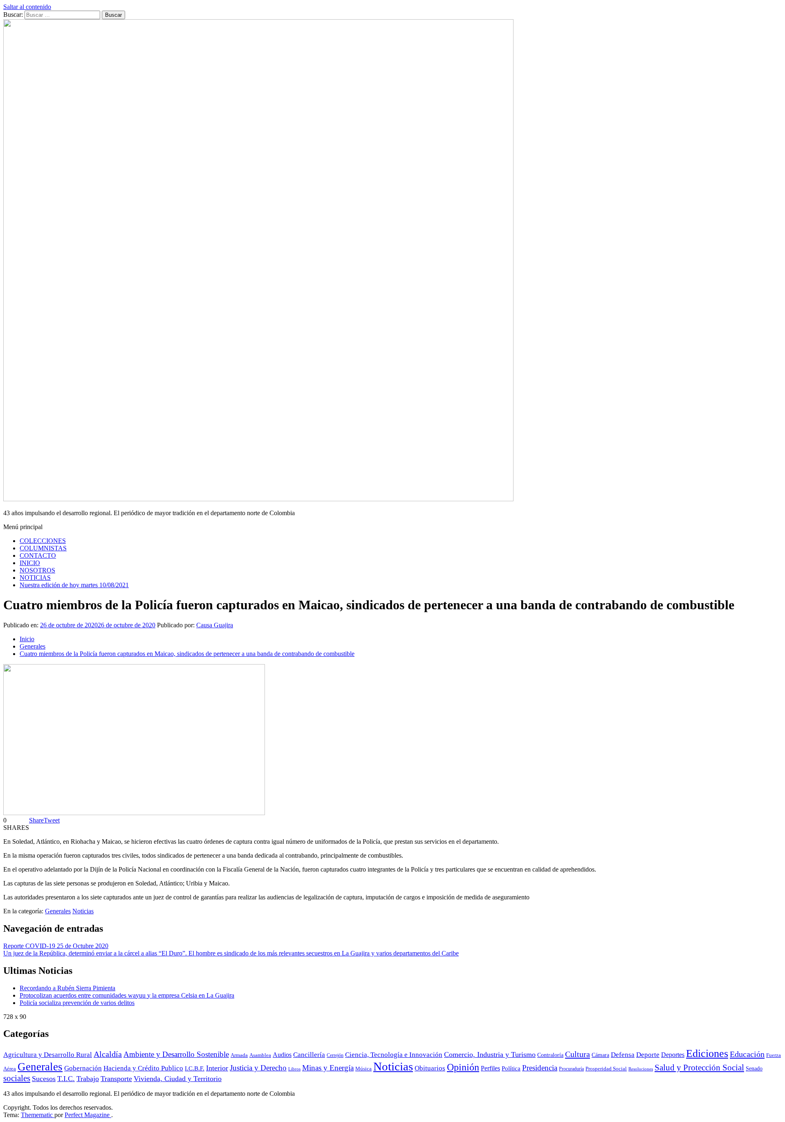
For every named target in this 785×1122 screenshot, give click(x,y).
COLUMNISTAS (43, 548)
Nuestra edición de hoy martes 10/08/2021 (74, 584)
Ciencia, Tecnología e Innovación (393, 1055)
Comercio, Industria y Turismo (490, 1054)
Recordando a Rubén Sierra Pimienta (67, 988)
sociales (16, 1078)
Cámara (600, 1055)
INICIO (30, 562)
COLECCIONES (43, 540)
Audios (282, 1054)
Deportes (672, 1055)
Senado (754, 1068)
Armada (239, 1055)
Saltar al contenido (27, 6)
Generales (58, 911)
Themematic (37, 1114)
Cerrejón (335, 1055)
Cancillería (309, 1055)
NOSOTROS (37, 570)
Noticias (83, 911)
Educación (747, 1054)
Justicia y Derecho (258, 1067)
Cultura (577, 1054)
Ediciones (707, 1053)
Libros (294, 1069)
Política (511, 1068)
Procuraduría (571, 1069)
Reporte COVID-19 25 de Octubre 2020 (55, 945)
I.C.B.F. (194, 1068)
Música (363, 1069)
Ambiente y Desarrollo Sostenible (176, 1054)
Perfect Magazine (88, 1114)
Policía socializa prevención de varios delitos (77, 1002)
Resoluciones (640, 1069)
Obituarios (430, 1068)
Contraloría (550, 1055)
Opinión (463, 1067)
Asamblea (260, 1055)
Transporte (116, 1079)
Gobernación (83, 1068)
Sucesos (44, 1079)
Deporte (647, 1055)
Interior (217, 1068)
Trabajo (87, 1079)
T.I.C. (66, 1079)
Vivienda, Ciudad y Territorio (178, 1079)
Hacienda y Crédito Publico (143, 1068)
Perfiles (490, 1068)
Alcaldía (108, 1054)
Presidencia (539, 1067)
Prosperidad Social (606, 1069)
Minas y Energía (328, 1067)
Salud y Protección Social (699, 1067)
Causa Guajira (214, 625)
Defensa (623, 1055)
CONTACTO (38, 555)
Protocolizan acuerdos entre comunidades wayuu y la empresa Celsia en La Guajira (127, 995)
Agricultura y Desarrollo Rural (47, 1055)
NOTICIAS (35, 577)
